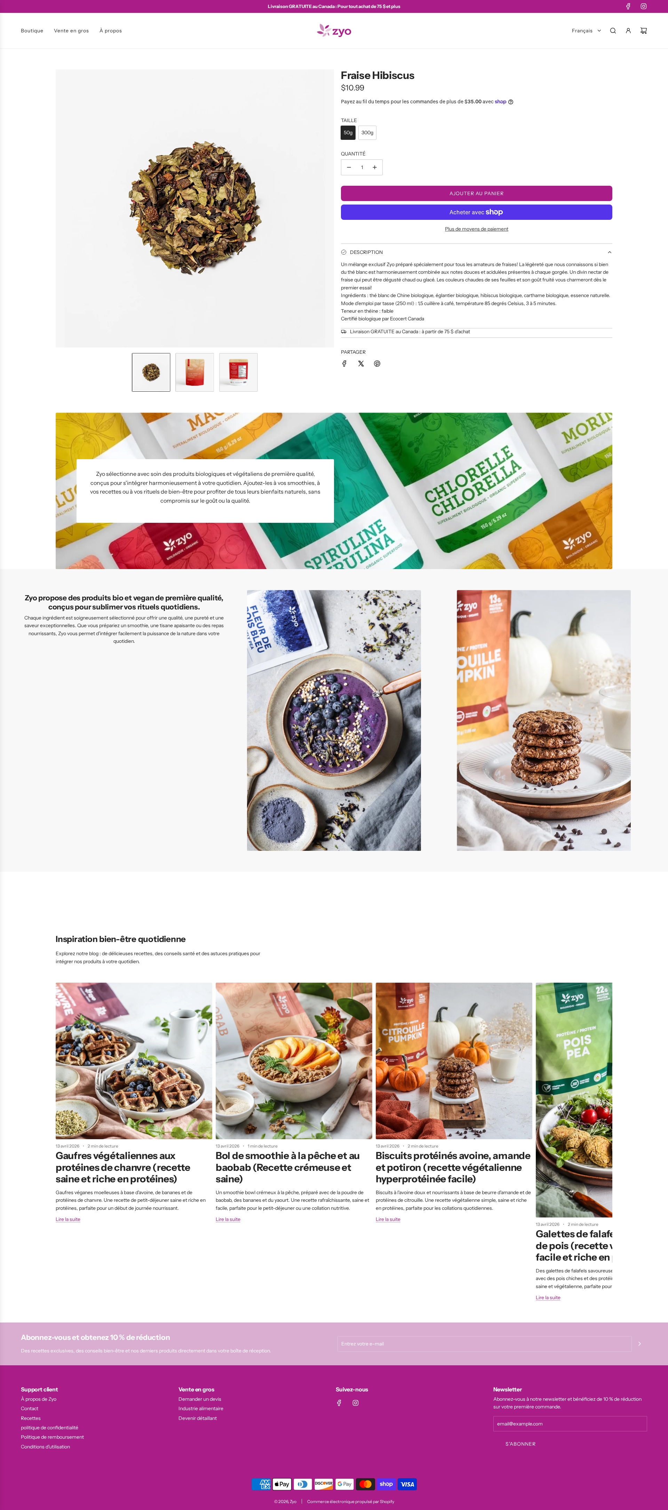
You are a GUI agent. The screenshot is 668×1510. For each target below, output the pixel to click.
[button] (61, 208)
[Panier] (643, 30)
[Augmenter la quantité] (374, 167)
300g (367, 132)
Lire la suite (68, 1219)
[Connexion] (628, 30)
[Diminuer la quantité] (349, 167)
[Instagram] (643, 6)
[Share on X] (360, 364)
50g (348, 132)
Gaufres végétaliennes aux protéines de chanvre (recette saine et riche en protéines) (123, 1167)
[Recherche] (613, 30)
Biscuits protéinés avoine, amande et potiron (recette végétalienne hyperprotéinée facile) (453, 1167)
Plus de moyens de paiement (476, 229)
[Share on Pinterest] (377, 364)
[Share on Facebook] (344, 364)
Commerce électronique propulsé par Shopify (350, 1501)
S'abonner (521, 1444)
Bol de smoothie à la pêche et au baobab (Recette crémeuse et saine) (288, 1167)
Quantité (353, 154)
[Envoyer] (639, 1343)
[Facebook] (628, 6)
